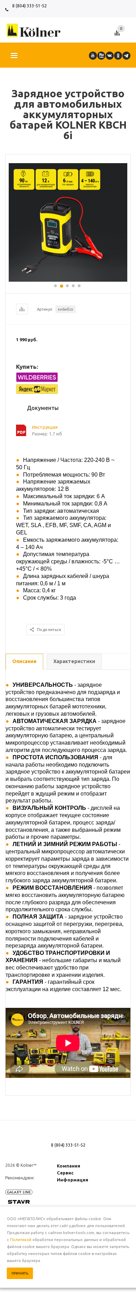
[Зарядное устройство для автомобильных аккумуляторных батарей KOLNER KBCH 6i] (68, 279)
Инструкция (45, 427)
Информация (72, 1179)
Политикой (20, 1240)
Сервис (65, 1172)
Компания (68, 1165)
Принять (20, 1273)
